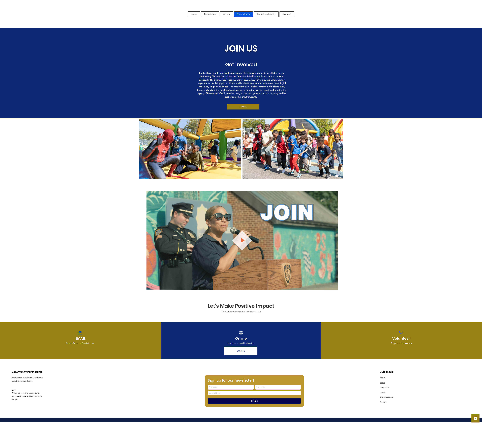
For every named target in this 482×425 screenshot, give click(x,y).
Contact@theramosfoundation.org (80, 343)
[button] (335, 287)
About (382, 377)
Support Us (384, 387)
